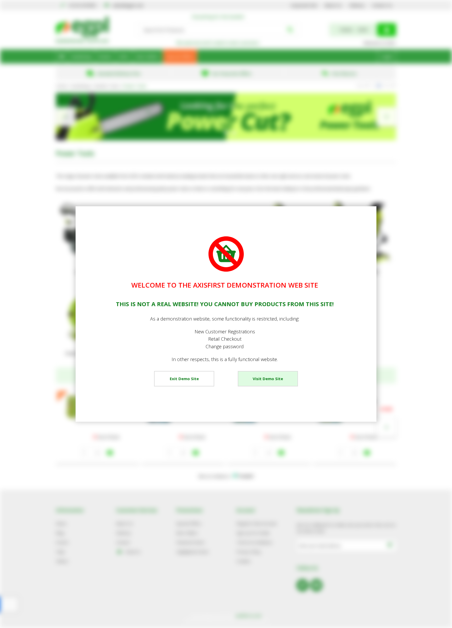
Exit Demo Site (184, 378)
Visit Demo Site (268, 378)
